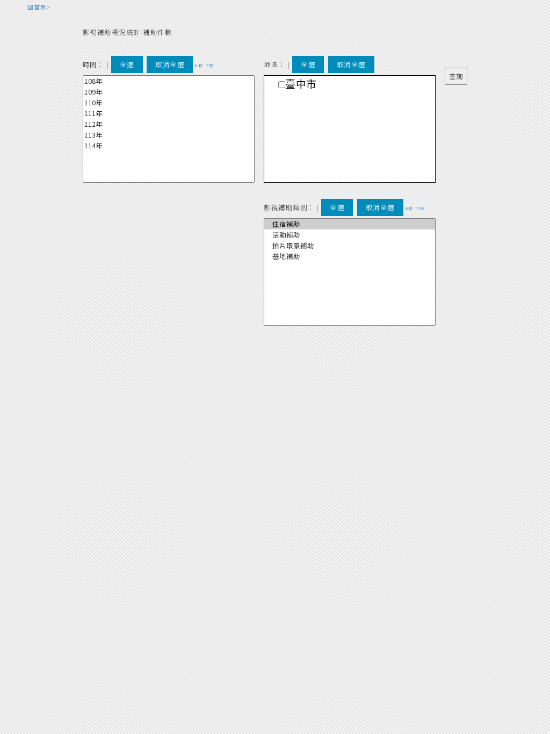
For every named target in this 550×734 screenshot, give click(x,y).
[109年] (168, 92)
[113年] (168, 134)
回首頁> (38, 7)
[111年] (168, 113)
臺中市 (301, 84)
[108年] (168, 81)
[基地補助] (349, 256)
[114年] (168, 145)
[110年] (168, 102)
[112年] (168, 124)
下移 (209, 65)
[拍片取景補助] (349, 245)
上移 (198, 65)
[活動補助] (349, 234)
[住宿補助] (349, 224)
